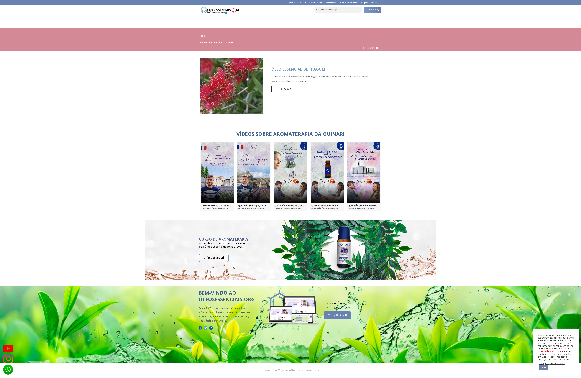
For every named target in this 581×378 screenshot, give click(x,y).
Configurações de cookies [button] (552, 363)
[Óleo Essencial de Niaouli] (231, 85)
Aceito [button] (543, 367)
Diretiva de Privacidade (549, 351)
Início (365, 48)
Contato (206, 11)
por (283, 370)
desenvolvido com (270, 370)
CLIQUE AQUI (337, 315)
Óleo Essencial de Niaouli (298, 69)
